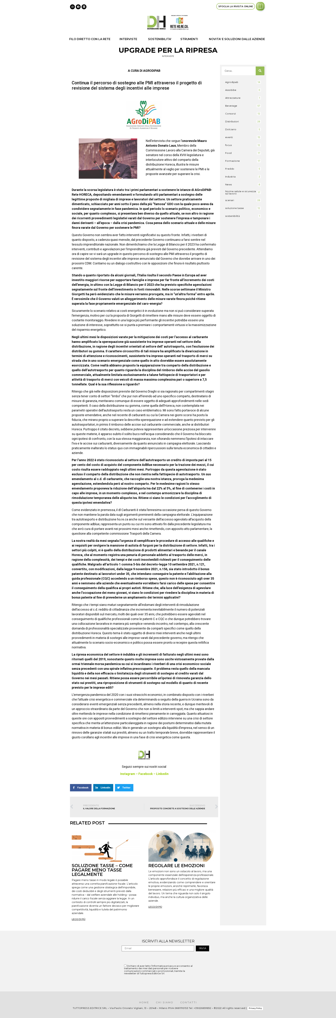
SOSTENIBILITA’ (160, 39)
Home (144, 1002)
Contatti (188, 1002)
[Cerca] (260, 71)
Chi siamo (164, 1002)
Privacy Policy (255, 1008)
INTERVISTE (128, 39)
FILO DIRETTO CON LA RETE (89, 39)
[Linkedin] (84, 6)
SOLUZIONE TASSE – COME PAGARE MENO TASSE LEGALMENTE (102, 870)
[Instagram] (72, 6)
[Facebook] (78, 6)
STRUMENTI (189, 39)
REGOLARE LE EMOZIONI (176, 865)
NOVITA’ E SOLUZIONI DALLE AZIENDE (237, 39)
